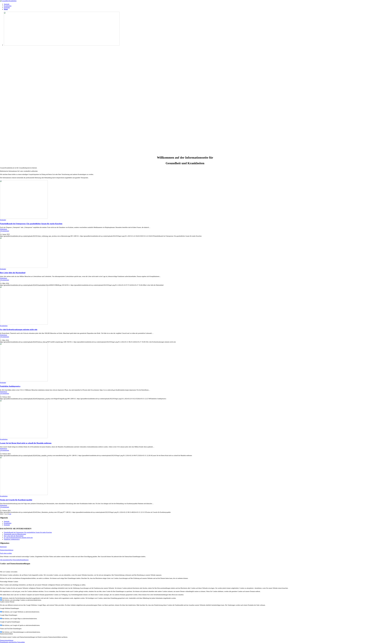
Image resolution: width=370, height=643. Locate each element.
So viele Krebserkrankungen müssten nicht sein (18, 329)
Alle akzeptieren (5, 560)
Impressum (3, 547)
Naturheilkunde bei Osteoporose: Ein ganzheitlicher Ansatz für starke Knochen (31, 224)
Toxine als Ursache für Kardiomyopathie (16, 500)
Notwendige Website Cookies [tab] (9, 581)
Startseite (6, 521)
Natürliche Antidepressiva (10, 386)
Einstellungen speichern (7, 642)
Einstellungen (24, 560)
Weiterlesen (3, 229)
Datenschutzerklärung (6, 550)
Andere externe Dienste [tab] (7, 602)
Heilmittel (3, 220)
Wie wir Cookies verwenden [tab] (8, 572)
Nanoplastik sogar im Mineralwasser (15, 534)
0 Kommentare (4, 231)
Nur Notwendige (15, 560)
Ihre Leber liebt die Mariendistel (12, 273)
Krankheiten (4, 326)
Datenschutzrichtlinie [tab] (6, 634)
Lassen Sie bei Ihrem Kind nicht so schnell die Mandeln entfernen (25, 443)
